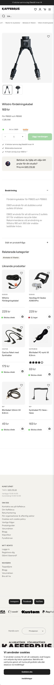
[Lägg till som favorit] (35, 9)
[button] (48, 36)
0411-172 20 (29, 167)
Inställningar (27, 678)
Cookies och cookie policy (14, 519)
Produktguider (8, 526)
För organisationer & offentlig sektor (18, 516)
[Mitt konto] (40, 9)
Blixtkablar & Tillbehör (29, 23)
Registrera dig (8, 553)
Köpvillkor (6, 535)
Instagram (14, 601)
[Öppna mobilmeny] (49, 9)
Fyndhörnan (7, 538)
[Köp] (22, 316)
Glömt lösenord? (9, 556)
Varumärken (7, 529)
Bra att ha (6, 576)
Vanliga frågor (8, 522)
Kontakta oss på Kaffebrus (13, 507)
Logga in (6, 549)
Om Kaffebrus (8, 510)
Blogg (4, 532)
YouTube (39, 601)
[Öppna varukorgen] (44, 9)
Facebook (27, 601)
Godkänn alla (27, 672)
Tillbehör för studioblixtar (12, 23)
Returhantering (9, 513)
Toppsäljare (7, 567)
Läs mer (7, 120)
